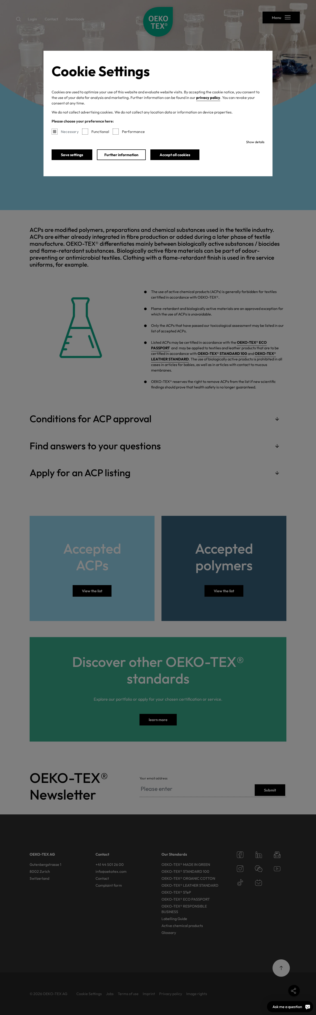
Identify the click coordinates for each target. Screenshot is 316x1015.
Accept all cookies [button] (175, 154)
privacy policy (208, 97)
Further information (121, 154)
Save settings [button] (72, 154)
